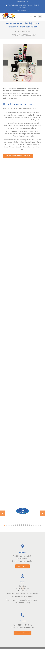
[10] (23, 525)
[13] (29, 525)
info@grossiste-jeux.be (25, 627)
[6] (15, 525)
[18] (40, 525)
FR (40, 16)
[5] (13, 525)
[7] (17, 525)
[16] (36, 525)
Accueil (17, 31)
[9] (21, 525)
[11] (25, 525)
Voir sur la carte (22, 566)
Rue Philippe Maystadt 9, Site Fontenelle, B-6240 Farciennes (23, 6)
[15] (34, 525)
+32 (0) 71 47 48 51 (23, 1)
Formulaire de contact (22, 633)
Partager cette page (21, 11)
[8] (19, 525)
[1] (4, 525)
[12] (27, 525)
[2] (7, 525)
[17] (38, 525)
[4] (11, 525)
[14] (31, 525)
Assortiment (26, 31)
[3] (9, 525)
